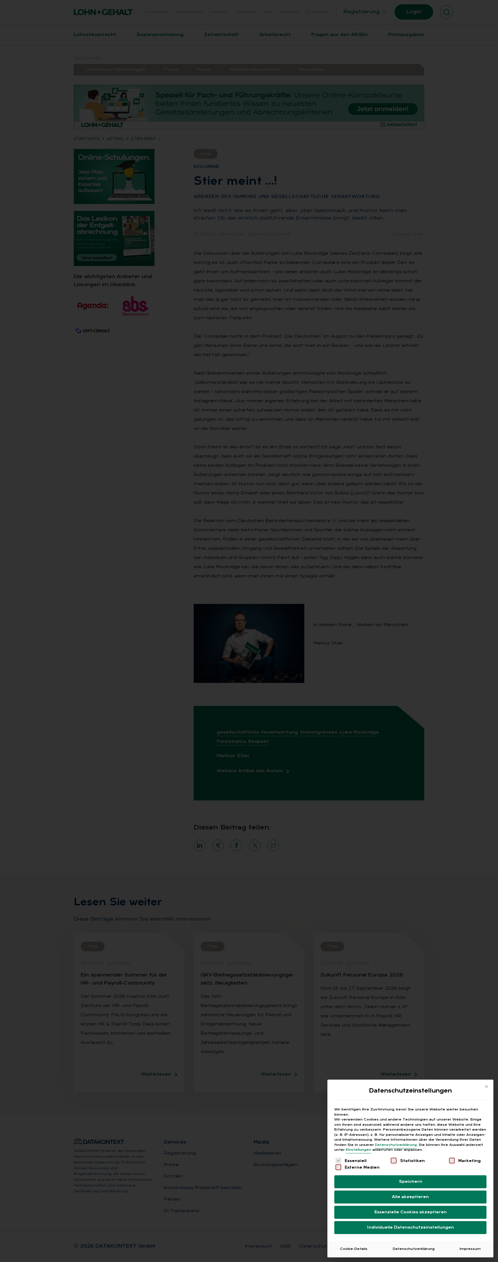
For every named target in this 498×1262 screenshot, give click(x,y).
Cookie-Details (353, 1249)
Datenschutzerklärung (396, 1145)
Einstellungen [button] (358, 1150)
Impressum (470, 1249)
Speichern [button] (410, 1182)
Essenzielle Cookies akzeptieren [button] (410, 1212)
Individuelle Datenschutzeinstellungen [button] (410, 1227)
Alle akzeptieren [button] (410, 1197)
